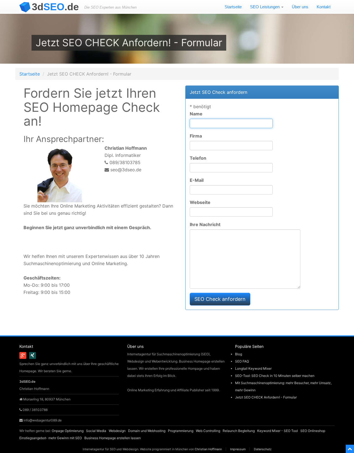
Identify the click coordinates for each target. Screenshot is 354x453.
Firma (196, 136)
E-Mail (197, 180)
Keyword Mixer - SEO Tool (277, 431)
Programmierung (180, 431)
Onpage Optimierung (68, 431)
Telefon (198, 158)
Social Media (96, 431)
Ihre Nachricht (205, 224)
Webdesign (117, 431)
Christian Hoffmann (208, 449)
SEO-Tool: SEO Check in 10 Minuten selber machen (274, 376)
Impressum (238, 449)
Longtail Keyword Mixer (253, 368)
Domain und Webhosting (146, 431)
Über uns (300, 6)
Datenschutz (263, 449)
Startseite (233, 6)
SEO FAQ (242, 361)
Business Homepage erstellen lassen (112, 438)
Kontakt (323, 6)
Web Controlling (208, 431)
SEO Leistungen (265, 6)
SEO (55, 6)
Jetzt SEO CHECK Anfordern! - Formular (266, 397)
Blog (238, 354)
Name (196, 114)
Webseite (200, 202)
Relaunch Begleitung (239, 431)
